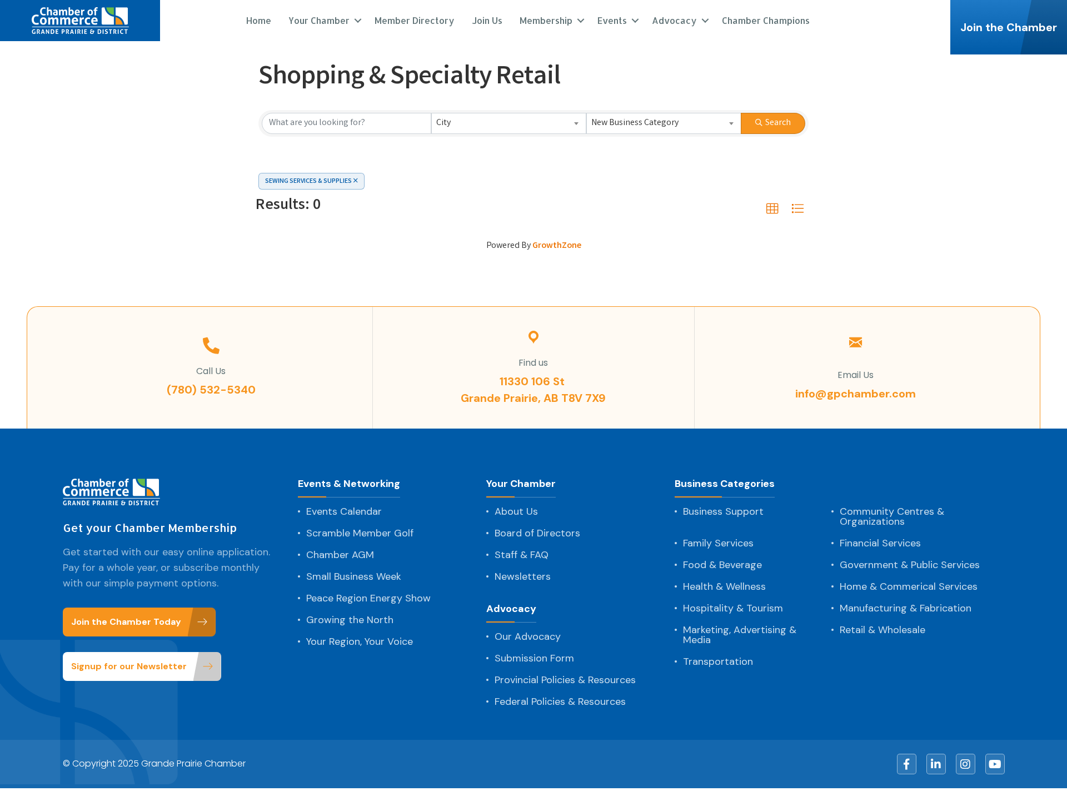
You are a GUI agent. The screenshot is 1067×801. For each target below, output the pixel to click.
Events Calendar (344, 511)
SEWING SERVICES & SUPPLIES (308, 181)
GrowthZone (556, 246)
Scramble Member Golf (359, 533)
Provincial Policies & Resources (565, 680)
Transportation (718, 661)
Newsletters (523, 576)
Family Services (718, 543)
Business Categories (725, 484)
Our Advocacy (528, 636)
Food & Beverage (722, 565)
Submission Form (534, 658)
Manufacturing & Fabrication (905, 608)
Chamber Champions (766, 20)
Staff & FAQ (522, 555)
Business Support (723, 511)
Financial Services (880, 543)
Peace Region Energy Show (368, 598)
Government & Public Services (910, 565)
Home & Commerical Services (909, 586)
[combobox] (508, 123)
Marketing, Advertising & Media (739, 635)
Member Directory (415, 20)
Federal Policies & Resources (560, 701)
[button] (772, 209)
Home (258, 20)
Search (778, 123)
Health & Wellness (724, 586)
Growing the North (349, 620)
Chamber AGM (340, 555)
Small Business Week (353, 576)
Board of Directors (537, 533)
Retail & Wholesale (882, 630)
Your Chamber (521, 484)
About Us (516, 511)
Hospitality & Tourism (733, 608)
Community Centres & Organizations (892, 516)
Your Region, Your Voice (359, 641)
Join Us (487, 20)
